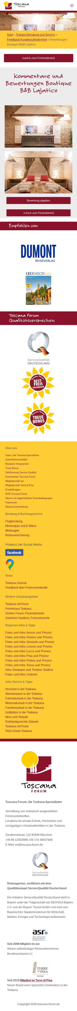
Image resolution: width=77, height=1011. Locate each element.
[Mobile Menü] (71, 5)
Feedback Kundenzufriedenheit (27, 39)
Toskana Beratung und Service (35, 34)
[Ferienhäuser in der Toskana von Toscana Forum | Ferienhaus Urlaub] (17, 5)
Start (10, 34)
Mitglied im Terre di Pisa (36, 980)
